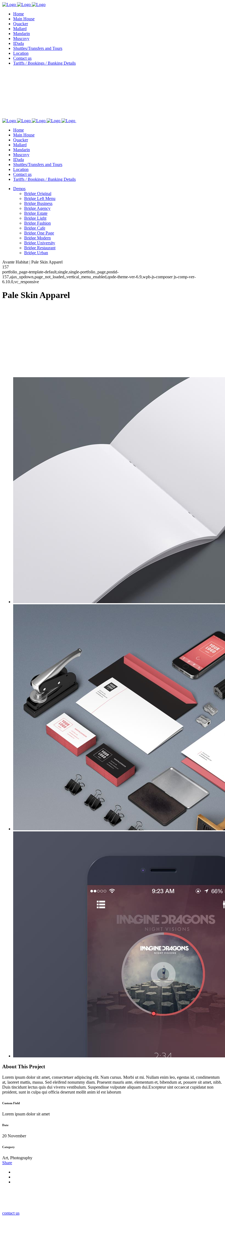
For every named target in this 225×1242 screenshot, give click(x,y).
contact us (10, 1213)
